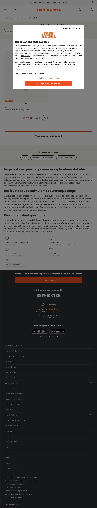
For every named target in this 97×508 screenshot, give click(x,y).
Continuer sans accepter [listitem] (70, 28)
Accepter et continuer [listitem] (48, 83)
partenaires (25, 56)
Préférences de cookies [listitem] (49, 78)
